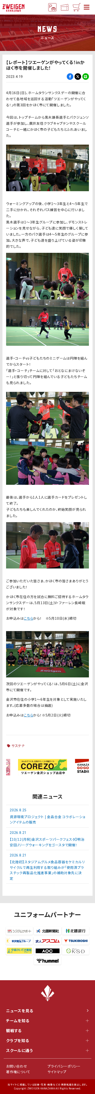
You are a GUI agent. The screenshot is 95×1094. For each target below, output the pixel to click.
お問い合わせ (16, 1066)
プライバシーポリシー (64, 1066)
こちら (28, 618)
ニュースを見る (19, 1010)
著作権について (18, 1071)
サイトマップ (57, 1071)
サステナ (18, 745)
